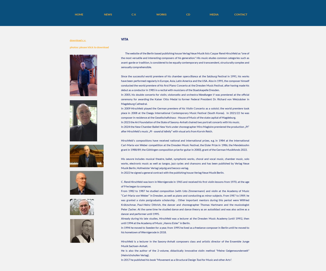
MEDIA (214, 14)
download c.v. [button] (78, 40)
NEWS (108, 14)
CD (188, 14)
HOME (79, 14)
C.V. (134, 14)
